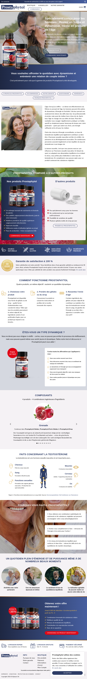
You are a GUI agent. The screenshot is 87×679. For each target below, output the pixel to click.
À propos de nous (29, 655)
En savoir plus (81, 270)
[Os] (45, 478)
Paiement (41, 658)
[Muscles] (41, 480)
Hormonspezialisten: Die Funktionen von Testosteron (62, 492)
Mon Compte (42, 665)
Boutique (31, 5)
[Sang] (43, 468)
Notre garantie (57, 5)
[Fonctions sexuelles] (43, 475)
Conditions (12, 671)
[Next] (76, 423)
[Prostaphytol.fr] (13, 7)
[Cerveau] (44, 464)
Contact (25, 660)
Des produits (42, 655)
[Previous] (10, 423)
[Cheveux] (43, 463)
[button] (5, 1)
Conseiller (43, 5)
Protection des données (26, 671)
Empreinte (4, 671)
